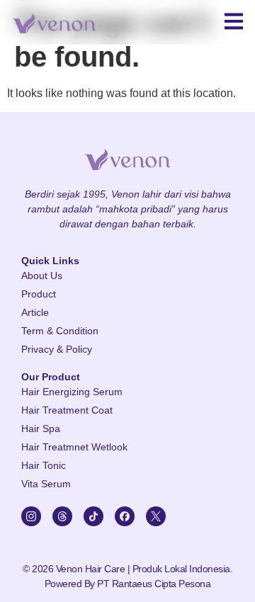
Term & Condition (59, 330)
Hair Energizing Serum (72, 391)
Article (35, 312)
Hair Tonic (43, 465)
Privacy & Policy (56, 349)
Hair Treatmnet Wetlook (74, 447)
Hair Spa (40, 428)
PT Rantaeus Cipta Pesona (153, 583)
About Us (41, 275)
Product (38, 294)
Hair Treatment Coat (67, 410)
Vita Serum (46, 483)
